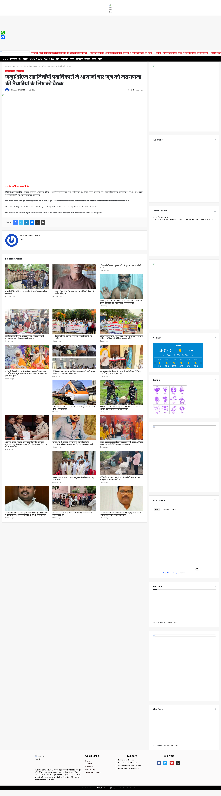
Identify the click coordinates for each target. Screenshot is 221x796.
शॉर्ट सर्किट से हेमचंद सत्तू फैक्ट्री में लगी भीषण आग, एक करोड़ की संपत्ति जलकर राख (120, 478)
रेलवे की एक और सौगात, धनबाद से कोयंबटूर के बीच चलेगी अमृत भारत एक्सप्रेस (73, 408)
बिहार (100, 58)
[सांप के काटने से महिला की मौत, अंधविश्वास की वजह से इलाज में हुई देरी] (74, 498)
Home (5, 58)
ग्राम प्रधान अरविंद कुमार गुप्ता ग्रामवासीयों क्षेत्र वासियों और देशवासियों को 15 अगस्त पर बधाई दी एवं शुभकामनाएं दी (26, 514)
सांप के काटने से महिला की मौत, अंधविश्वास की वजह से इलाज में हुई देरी (72, 514)
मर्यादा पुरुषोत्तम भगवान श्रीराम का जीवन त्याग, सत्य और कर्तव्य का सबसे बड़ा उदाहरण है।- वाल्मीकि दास (121, 302)
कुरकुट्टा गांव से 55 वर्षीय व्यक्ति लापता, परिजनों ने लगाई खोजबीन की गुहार (121, 53)
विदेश (25, 58)
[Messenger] (32, 222)
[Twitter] (21, 222)
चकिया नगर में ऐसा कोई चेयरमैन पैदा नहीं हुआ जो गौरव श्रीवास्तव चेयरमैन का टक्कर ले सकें (120, 514)
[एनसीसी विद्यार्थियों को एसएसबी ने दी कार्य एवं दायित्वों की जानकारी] (27, 276)
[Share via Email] (37, 222)
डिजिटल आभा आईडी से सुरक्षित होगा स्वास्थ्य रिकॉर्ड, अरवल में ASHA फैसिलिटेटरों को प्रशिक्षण (73, 372)
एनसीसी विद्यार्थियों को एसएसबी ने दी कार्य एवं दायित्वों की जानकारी (59, 53)
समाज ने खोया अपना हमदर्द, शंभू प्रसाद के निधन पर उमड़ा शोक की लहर (73, 478)
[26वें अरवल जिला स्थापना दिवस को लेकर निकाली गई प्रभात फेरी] (74, 321)
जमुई (18, 66)
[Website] (21, 239)
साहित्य (87, 58)
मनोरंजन (64, 58)
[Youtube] (172, 763)
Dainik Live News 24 (88, 788)
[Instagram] (178, 763)
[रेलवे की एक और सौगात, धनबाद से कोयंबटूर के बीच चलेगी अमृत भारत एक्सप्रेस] (74, 392)
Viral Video (49, 58)
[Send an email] (24, 90)
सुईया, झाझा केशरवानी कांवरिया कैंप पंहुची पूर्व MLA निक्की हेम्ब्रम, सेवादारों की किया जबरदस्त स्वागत (121, 443)
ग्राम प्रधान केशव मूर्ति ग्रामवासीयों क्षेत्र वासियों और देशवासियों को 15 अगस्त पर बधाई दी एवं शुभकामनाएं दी (72, 443)
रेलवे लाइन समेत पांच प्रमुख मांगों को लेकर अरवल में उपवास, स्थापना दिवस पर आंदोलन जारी (24, 337)
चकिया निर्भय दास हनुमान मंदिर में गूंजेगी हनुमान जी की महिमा (182, 53)
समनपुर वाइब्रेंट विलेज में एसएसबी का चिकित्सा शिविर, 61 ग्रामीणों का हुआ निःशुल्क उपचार (121, 372)
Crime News (35, 58)
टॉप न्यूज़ (13, 58)
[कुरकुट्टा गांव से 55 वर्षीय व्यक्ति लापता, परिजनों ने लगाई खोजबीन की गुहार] (74, 276)
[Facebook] (15, 222)
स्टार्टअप (79, 58)
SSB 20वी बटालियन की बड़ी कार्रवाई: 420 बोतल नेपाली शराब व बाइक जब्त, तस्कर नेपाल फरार (120, 408)
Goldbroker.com (171, 622)
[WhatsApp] (2, 32)
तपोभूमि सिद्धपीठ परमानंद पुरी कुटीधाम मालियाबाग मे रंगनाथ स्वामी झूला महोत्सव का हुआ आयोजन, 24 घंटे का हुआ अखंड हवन (26, 373)
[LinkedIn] (26, 222)
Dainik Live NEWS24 (16, 90)
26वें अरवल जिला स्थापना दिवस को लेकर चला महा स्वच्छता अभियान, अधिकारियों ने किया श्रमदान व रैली (121, 337)
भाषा (72, 58)
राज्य (94, 58)
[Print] (43, 222)
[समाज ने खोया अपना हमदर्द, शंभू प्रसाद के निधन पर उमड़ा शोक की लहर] (74, 463)
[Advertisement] (110, 33)
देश (20, 58)
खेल (57, 58)
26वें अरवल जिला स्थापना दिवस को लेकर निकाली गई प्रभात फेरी (72, 337)
